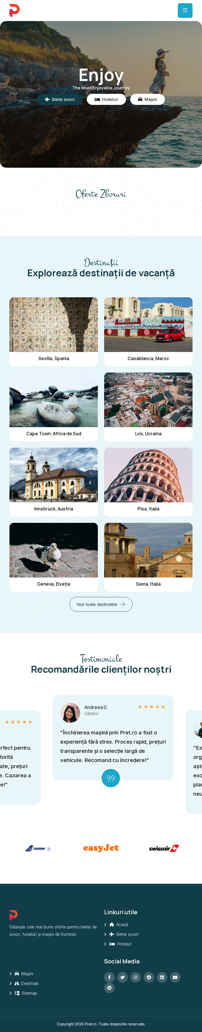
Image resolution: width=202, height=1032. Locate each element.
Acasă (121, 924)
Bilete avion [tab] (63, 99)
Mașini (26, 973)
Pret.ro (91, 1024)
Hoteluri (123, 944)
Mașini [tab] (150, 99)
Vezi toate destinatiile (96, 604)
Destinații (29, 983)
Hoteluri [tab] (110, 99)
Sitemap (28, 993)
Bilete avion (127, 934)
